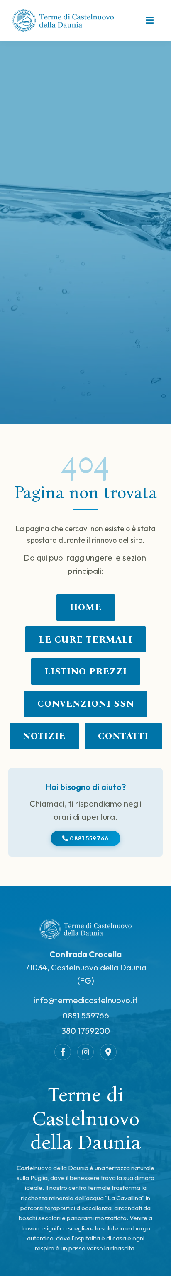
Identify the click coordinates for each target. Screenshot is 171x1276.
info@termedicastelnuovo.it (86, 1000)
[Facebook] (62, 1052)
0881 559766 (88, 838)
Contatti (123, 736)
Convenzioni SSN (85, 703)
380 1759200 (85, 1031)
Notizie (44, 736)
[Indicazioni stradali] (108, 1052)
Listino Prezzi (85, 671)
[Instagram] (85, 1052)
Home (86, 607)
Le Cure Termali (85, 639)
